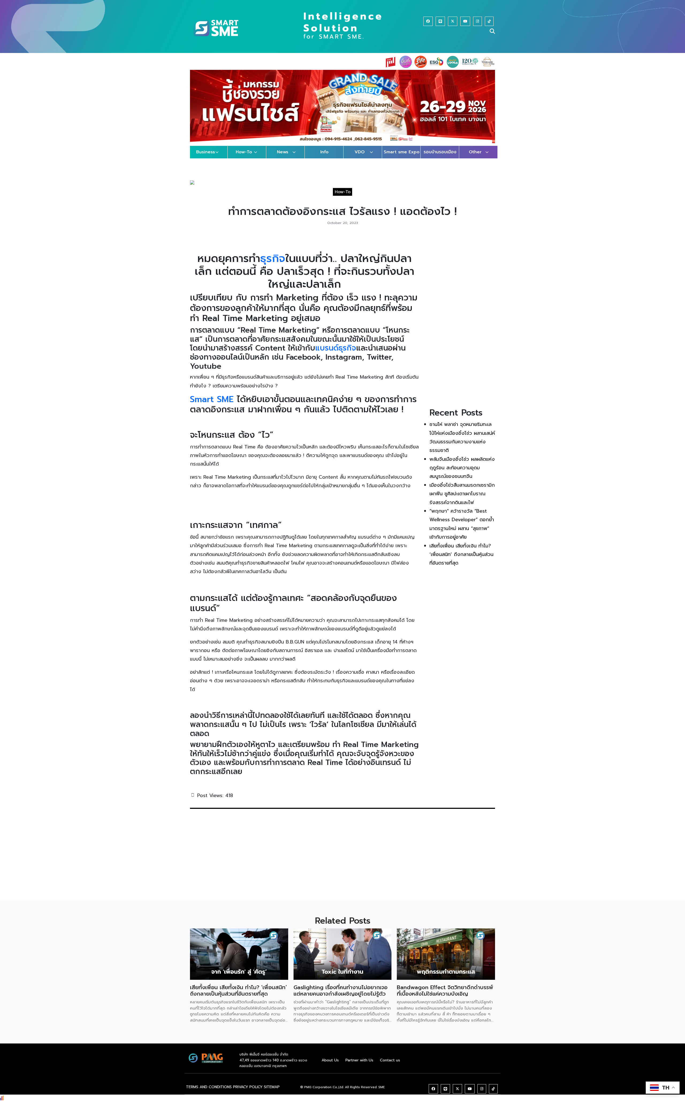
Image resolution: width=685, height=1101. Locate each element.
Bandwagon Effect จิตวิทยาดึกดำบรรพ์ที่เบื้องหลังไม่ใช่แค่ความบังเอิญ (445, 996)
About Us (330, 1065)
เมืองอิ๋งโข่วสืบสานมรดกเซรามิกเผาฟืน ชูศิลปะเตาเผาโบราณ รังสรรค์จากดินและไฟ (462, 498)
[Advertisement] (462, 324)
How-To (244, 157)
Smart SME (212, 404)
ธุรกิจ (272, 264)
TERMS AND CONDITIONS (209, 1092)
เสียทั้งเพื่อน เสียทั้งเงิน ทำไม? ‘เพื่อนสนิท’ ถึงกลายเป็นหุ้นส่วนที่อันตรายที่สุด (461, 559)
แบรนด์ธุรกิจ (335, 353)
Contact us (390, 1065)
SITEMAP (272, 1092)
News (282, 157)
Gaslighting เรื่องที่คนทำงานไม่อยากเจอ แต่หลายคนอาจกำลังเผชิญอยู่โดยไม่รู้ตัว (340, 996)
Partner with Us (359, 1065)
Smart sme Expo (402, 157)
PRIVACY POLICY (247, 1092)
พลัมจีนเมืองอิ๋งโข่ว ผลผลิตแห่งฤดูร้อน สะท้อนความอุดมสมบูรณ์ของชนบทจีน (462, 472)
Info (324, 157)
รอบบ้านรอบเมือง (440, 157)
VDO (360, 157)
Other (475, 157)
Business (205, 157)
